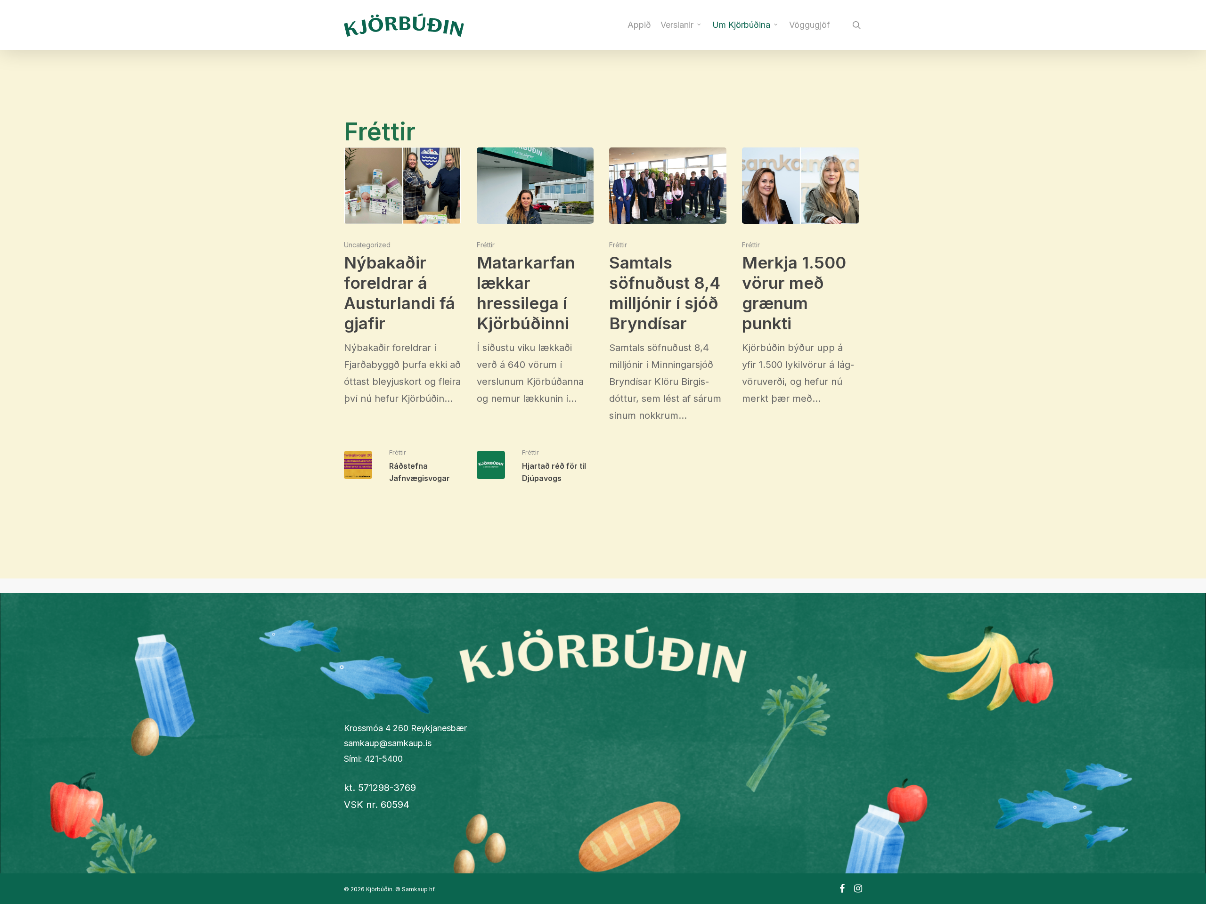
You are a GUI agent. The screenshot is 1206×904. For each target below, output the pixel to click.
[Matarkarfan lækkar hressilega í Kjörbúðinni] (535, 277)
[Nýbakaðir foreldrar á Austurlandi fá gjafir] (402, 277)
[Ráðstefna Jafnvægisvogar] (402, 465)
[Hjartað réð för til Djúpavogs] (535, 465)
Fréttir (486, 245)
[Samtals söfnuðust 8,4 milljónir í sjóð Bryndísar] (667, 285)
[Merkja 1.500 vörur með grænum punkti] (800, 277)
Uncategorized (367, 245)
